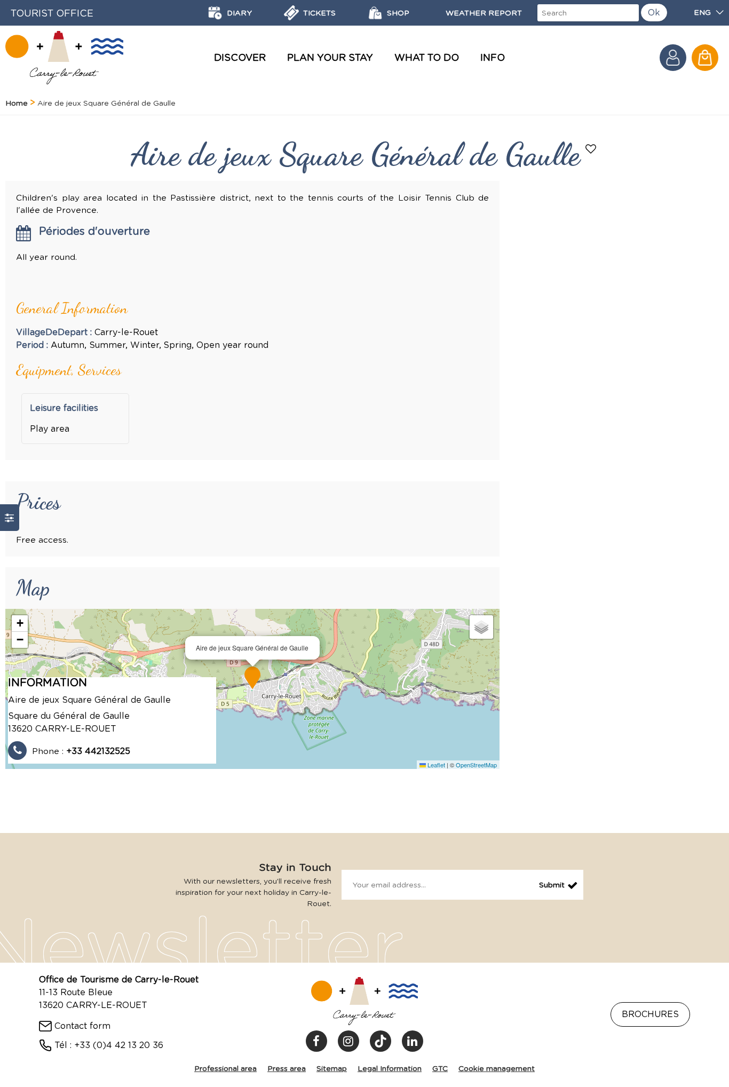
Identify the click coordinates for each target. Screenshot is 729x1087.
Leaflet (435, 764)
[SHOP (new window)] (375, 12)
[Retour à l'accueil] (64, 57)
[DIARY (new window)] (215, 12)
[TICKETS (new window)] (291, 12)
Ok (654, 12)
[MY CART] (705, 57)
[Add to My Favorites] (592, 150)
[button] (705, 57)
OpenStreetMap (476, 764)
